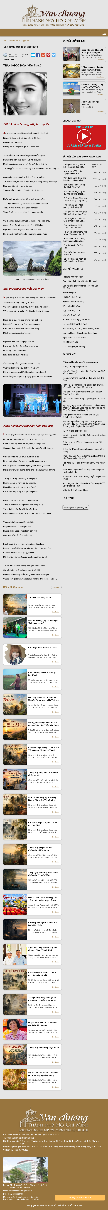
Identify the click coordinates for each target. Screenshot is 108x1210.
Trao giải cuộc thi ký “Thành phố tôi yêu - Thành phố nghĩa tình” (82, 415)
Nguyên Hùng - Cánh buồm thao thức (80, 333)
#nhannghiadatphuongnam (75, 507)
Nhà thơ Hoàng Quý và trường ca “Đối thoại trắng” (43, 621)
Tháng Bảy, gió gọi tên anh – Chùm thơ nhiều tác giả (41, 848)
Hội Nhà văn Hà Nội (72, 297)
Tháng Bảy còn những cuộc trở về (43, 1047)
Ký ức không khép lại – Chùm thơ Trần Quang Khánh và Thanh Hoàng (43, 749)
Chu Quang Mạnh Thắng (74, 346)
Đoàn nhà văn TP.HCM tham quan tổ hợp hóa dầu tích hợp (92, 51)
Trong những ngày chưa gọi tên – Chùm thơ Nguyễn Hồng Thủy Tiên (43, 999)
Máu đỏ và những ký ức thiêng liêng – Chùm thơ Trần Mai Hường (42, 799)
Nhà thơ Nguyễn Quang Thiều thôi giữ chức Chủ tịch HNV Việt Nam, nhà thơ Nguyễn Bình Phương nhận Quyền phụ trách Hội (84, 423)
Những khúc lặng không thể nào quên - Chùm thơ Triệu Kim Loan (43, 724)
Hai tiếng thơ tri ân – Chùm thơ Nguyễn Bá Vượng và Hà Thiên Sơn (42, 699)
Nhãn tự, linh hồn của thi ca (75, 490)
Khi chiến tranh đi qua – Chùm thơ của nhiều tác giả (42, 973)
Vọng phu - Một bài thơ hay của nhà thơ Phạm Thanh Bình (42, 948)
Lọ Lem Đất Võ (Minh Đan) (75, 324)
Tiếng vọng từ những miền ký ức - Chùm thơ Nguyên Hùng (43, 873)
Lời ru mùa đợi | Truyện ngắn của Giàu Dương (92, 68)
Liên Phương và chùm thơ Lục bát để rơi (42, 673)
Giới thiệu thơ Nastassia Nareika (42, 647)
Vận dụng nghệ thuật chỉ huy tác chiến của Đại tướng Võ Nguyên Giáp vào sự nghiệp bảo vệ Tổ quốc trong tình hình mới (84, 407)
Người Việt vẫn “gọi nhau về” (90, 103)
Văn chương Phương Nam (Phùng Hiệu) (81, 328)
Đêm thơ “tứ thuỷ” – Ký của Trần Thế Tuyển (92, 85)
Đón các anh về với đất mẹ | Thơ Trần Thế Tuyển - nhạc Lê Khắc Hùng (42, 899)
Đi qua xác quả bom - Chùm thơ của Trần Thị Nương (42, 1023)
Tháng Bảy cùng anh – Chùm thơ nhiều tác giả (43, 773)
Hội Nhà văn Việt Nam (73, 277)
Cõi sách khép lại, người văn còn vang (80, 362)
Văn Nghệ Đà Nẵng (71, 306)
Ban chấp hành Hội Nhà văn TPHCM (80, 281)
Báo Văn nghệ (69, 292)
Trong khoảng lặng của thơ (75, 366)
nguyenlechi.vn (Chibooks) (74, 337)
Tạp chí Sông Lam (71, 310)
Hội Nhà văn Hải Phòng (73, 301)
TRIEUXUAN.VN (70, 342)
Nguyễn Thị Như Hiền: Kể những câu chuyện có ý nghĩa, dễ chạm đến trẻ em (83, 386)
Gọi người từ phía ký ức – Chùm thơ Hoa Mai (42, 824)
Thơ (4, 41)
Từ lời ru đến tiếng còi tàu (39, 597)
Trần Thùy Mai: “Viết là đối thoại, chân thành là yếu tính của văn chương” (84, 457)
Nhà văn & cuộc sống (72, 315)
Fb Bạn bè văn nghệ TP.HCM (76, 319)
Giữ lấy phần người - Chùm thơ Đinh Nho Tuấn (42, 924)
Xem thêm (56, 587)
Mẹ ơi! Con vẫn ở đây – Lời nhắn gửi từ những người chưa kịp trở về (43, 1074)
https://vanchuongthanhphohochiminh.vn (21, 1199)
